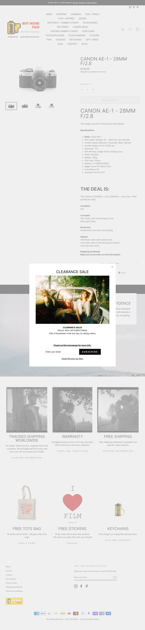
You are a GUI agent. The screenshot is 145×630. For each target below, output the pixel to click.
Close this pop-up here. (72, 358)
